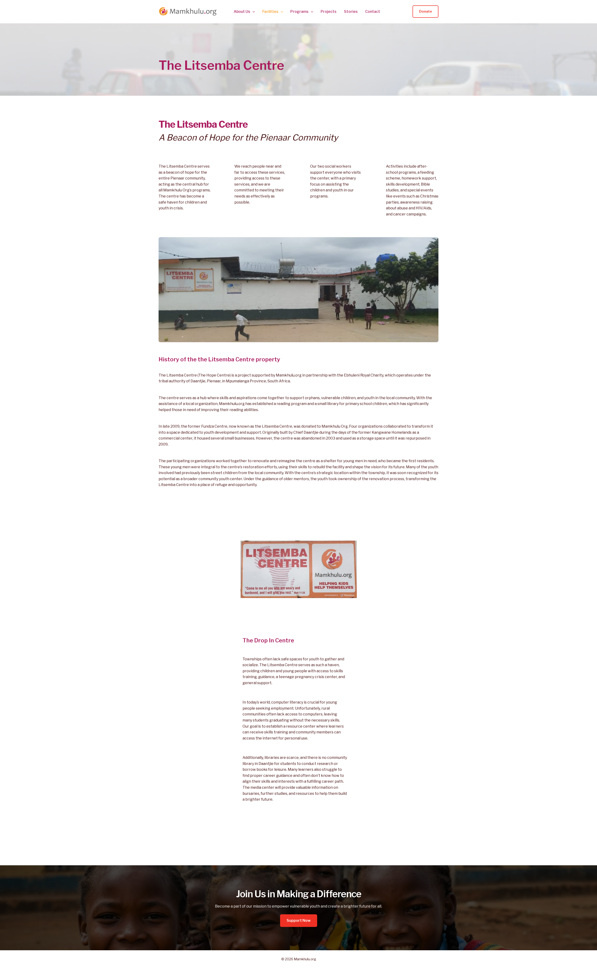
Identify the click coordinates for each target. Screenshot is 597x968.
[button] (252, 12)
